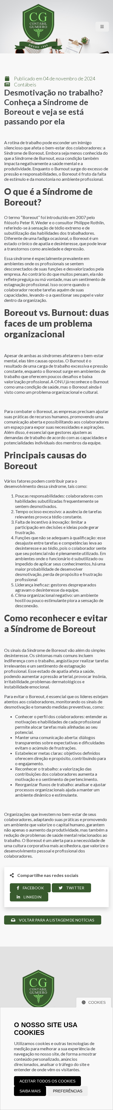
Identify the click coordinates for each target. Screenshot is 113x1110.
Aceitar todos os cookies (47, 1081)
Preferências (67, 1091)
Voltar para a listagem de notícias (56, 920)
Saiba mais (30, 1091)
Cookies (97, 1002)
